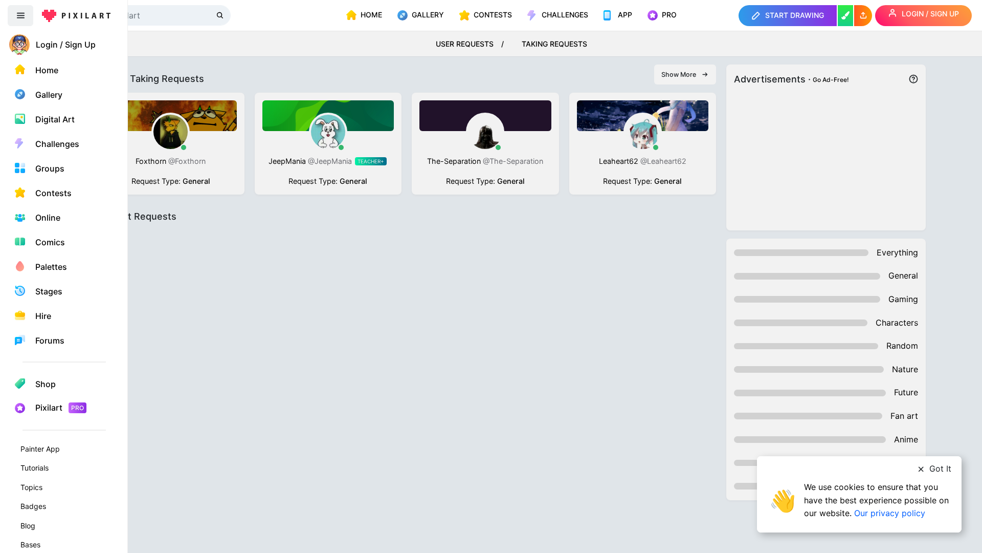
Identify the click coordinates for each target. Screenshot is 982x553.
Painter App (40, 448)
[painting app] (845, 15)
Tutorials (34, 467)
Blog (27, 525)
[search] (221, 15)
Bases (30, 544)
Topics (31, 487)
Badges (33, 506)
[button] (863, 15)
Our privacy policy (889, 513)
